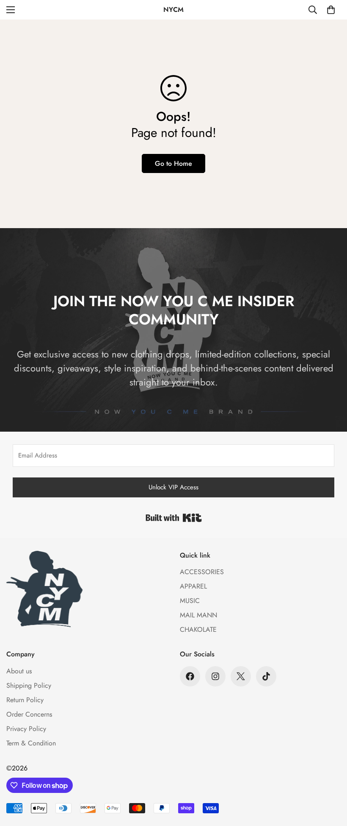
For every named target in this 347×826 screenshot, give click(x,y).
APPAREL (193, 586)
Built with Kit (174, 517)
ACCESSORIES (202, 572)
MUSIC (190, 601)
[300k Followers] (190, 676)
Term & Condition (31, 743)
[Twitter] (241, 676)
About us (19, 671)
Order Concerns (29, 714)
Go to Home (173, 163)
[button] (331, 10)
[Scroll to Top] (330, 780)
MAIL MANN (198, 615)
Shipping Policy (28, 685)
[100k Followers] (215, 676)
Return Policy (25, 700)
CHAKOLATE (198, 629)
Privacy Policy (26, 729)
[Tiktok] (266, 676)
